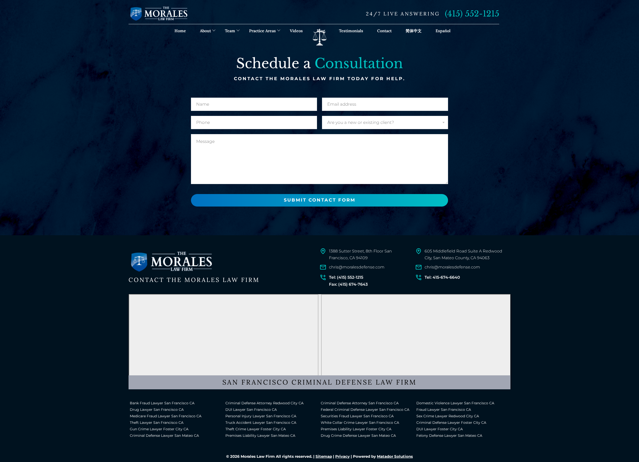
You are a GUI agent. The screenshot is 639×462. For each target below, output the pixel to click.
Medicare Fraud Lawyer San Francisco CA (165, 416)
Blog (321, 30)
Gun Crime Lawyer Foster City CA (159, 429)
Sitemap (324, 456)
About (205, 30)
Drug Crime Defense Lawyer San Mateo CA (358, 435)
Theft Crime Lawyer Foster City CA (255, 429)
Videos (296, 30)
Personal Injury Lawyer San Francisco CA (260, 416)
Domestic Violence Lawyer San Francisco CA (455, 403)
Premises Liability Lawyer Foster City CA (356, 429)
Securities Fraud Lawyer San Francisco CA (357, 416)
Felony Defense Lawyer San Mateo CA (449, 435)
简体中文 (414, 30)
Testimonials (351, 30)
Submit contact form (319, 200)
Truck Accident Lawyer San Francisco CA (260, 422)
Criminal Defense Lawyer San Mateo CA (164, 435)
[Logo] (171, 262)
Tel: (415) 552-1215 (346, 277)
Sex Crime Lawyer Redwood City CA (447, 416)
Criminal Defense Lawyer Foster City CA (451, 422)
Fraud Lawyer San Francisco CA (443, 409)
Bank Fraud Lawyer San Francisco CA (162, 403)
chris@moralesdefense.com (356, 267)
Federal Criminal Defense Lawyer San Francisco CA (365, 409)
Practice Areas (262, 30)
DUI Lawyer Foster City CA (439, 429)
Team (230, 30)
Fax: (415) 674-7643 (348, 284)
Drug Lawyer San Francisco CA (157, 409)
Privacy (342, 456)
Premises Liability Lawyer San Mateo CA (260, 435)
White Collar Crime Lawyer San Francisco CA (360, 422)
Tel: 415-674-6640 (442, 277)
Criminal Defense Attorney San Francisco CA (360, 403)
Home (180, 30)
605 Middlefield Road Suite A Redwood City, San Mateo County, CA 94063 (463, 254)
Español (443, 30)
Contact (384, 30)
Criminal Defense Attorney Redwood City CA (264, 403)
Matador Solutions (395, 456)
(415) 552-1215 (472, 14)
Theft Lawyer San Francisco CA (156, 422)
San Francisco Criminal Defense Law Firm (319, 382)
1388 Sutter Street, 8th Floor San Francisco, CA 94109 (360, 254)
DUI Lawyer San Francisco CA (251, 409)
